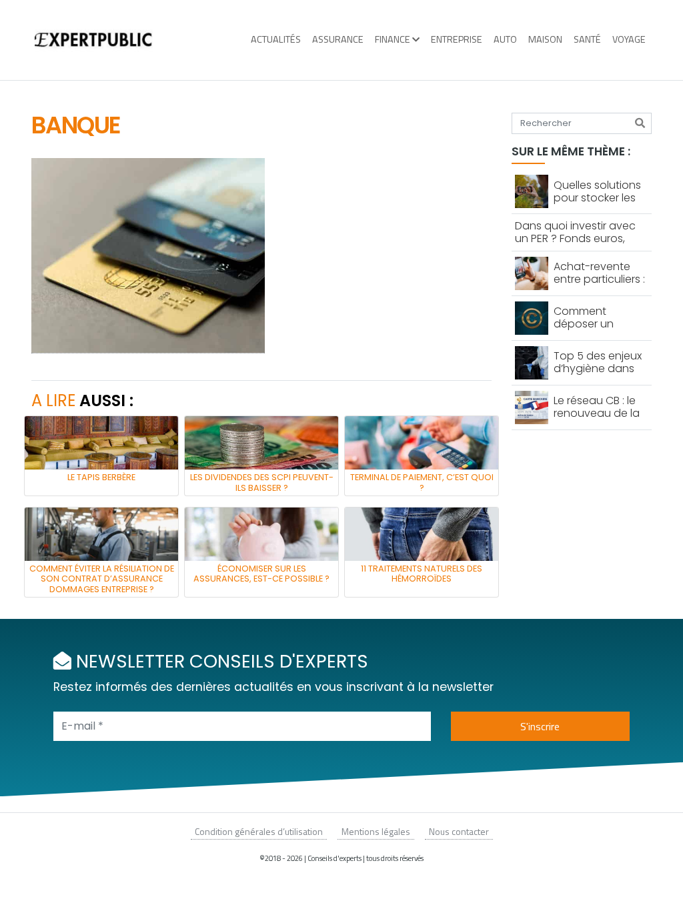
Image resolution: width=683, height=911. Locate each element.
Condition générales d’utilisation (259, 831)
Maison (545, 39)
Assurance (338, 39)
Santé (587, 39)
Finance (392, 39)
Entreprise (456, 39)
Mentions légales (376, 831)
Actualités (276, 39)
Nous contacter (459, 831)
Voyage (629, 39)
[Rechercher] (640, 123)
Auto (505, 39)
